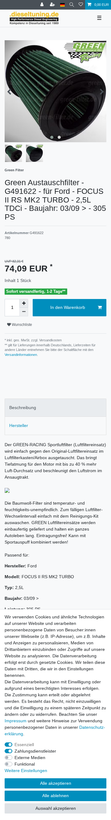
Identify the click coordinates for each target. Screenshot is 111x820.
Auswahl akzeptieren (55, 808)
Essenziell (24, 744)
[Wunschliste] (80, 5)
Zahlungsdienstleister (35, 751)
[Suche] (71, 5)
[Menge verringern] (23, 312)
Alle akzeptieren (55, 783)
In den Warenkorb (67, 307)
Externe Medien (29, 757)
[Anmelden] (42, 5)
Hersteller (18, 425)
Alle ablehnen (55, 795)
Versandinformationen (21, 355)
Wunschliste (21, 324)
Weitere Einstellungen (26, 770)
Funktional (24, 764)
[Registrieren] (53, 5)
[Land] (62, 5)
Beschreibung (22, 407)
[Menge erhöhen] (23, 303)
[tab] (55, 408)
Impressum (16, 720)
